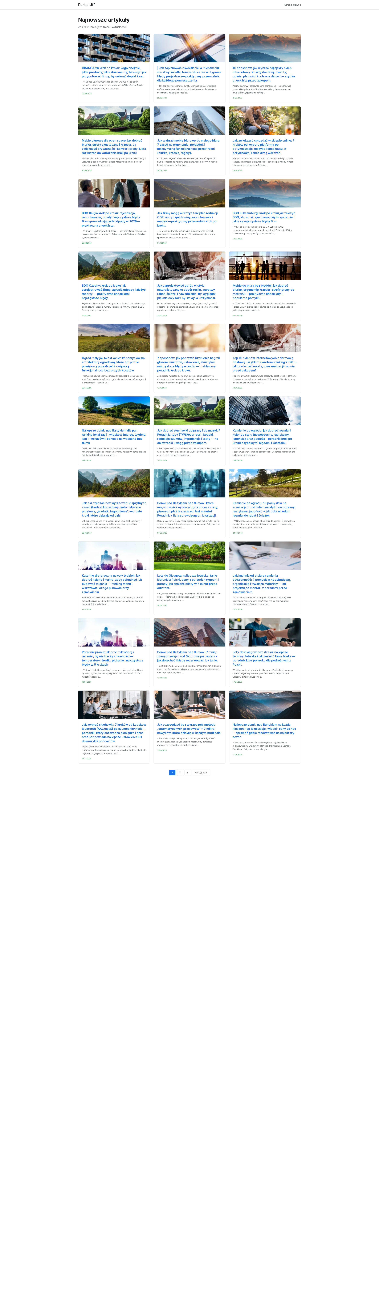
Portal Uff (86, 5)
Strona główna (292, 4)
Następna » (201, 772)
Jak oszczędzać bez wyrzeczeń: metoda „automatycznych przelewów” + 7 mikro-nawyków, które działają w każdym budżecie (189, 729)
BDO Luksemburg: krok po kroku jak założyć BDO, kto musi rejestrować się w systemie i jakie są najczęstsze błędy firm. (264, 217)
